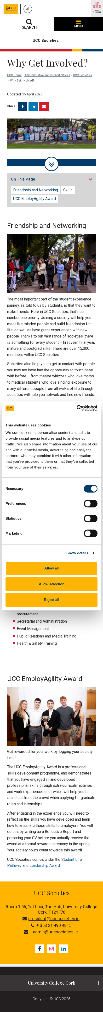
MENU (78, 26)
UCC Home (14, 75)
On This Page (23, 179)
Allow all (51, 568)
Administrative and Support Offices (47, 75)
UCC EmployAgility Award (34, 198)
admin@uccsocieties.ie (55, 931)
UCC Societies (82, 75)
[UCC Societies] (29, 9)
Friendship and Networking (35, 190)
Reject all (51, 600)
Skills (68, 190)
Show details (77, 553)
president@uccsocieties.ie (54, 918)
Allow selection (51, 584)
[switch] (90, 503)
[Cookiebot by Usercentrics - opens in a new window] (76, 408)
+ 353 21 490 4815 (53, 925)
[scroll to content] (51, 164)
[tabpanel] (51, 142)
